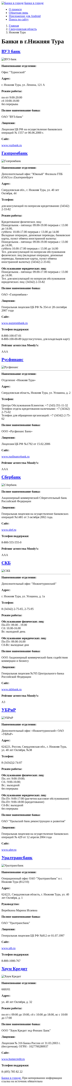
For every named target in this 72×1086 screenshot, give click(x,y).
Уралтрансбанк (16, 857)
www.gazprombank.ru (14, 323)
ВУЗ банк (10, 51)
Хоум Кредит (14, 968)
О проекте (15, 9)
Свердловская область (23, 29)
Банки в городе (34, 3)
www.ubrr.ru (8, 849)
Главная (14, 25)
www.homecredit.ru (13, 1059)
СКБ (6, 562)
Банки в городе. (11, 1078)
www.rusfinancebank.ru (15, 456)
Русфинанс (12, 359)
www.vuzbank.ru (11, 145)
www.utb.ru (8, 948)
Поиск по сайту (19, 19)
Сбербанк (11, 477)
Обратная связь (18, 12)
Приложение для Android (25, 16)
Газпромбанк (14, 153)
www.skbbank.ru (11, 689)
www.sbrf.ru (8, 529)
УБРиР (8, 709)
